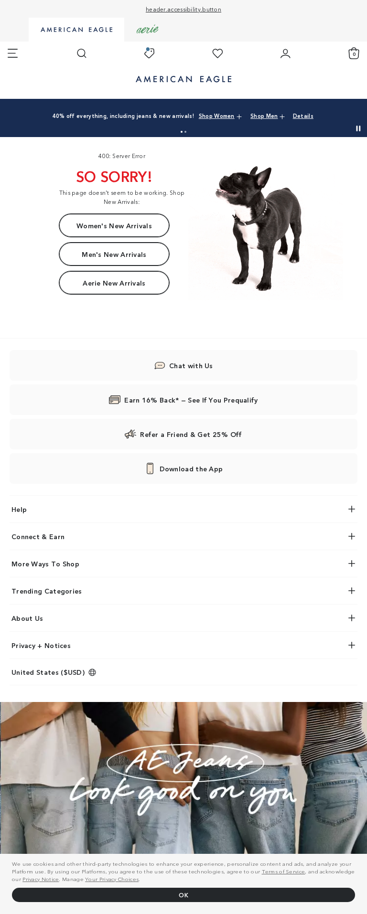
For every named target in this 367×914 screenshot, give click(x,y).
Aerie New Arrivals (114, 282)
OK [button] (183, 895)
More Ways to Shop (45, 563)
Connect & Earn (38, 536)
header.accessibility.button (183, 9)
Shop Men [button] (264, 115)
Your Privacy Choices (112, 878)
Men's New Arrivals (114, 254)
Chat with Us (191, 365)
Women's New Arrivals (114, 225)
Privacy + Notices (41, 645)
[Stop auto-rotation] (358, 128)
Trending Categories (46, 590)
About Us (27, 618)
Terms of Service (283, 871)
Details (303, 115)
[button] (182, 132)
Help (19, 509)
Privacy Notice (40, 878)
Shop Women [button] (217, 115)
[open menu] (12, 53)
